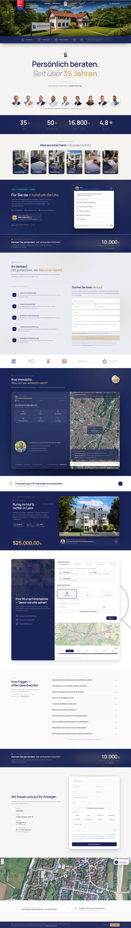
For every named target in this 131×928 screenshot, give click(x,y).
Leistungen (56, 3)
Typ (17, 400)
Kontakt (82, 3)
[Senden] (111, 225)
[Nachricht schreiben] (81, 39)
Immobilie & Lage (63, 564)
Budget (101, 564)
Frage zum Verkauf (83, 211)
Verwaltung (112, 815)
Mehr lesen (17, 519)
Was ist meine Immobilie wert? (86, 202)
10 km (87, 650)
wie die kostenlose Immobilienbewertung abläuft (88, 739)
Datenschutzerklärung (87, 345)
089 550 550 (116, 3)
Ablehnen (105, 925)
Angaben (39, 400)
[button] (72, 394)
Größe (89, 564)
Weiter (110, 618)
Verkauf (77, 815)
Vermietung (100, 815)
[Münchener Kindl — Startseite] (65, 3)
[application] (87, 634)
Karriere (73, 3)
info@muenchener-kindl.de (24, 817)
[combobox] (96, 300)
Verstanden (115, 925)
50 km (113, 650)
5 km (78, 650)
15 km (96, 650)
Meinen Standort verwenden (88, 611)
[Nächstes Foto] (116, 516)
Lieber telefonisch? (57, 464)
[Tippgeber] (74, 39)
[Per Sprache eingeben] (107, 225)
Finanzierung (88, 819)
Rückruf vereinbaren (84, 215)
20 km (104, 650)
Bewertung (77, 819)
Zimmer (78, 564)
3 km (70, 650)
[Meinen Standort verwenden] (117, 301)
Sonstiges (81, 219)
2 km (61, 650)
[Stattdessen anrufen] (111, 188)
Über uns (47, 3)
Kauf (88, 815)
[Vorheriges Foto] (63, 516)
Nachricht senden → (94, 844)
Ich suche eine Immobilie (85, 207)
